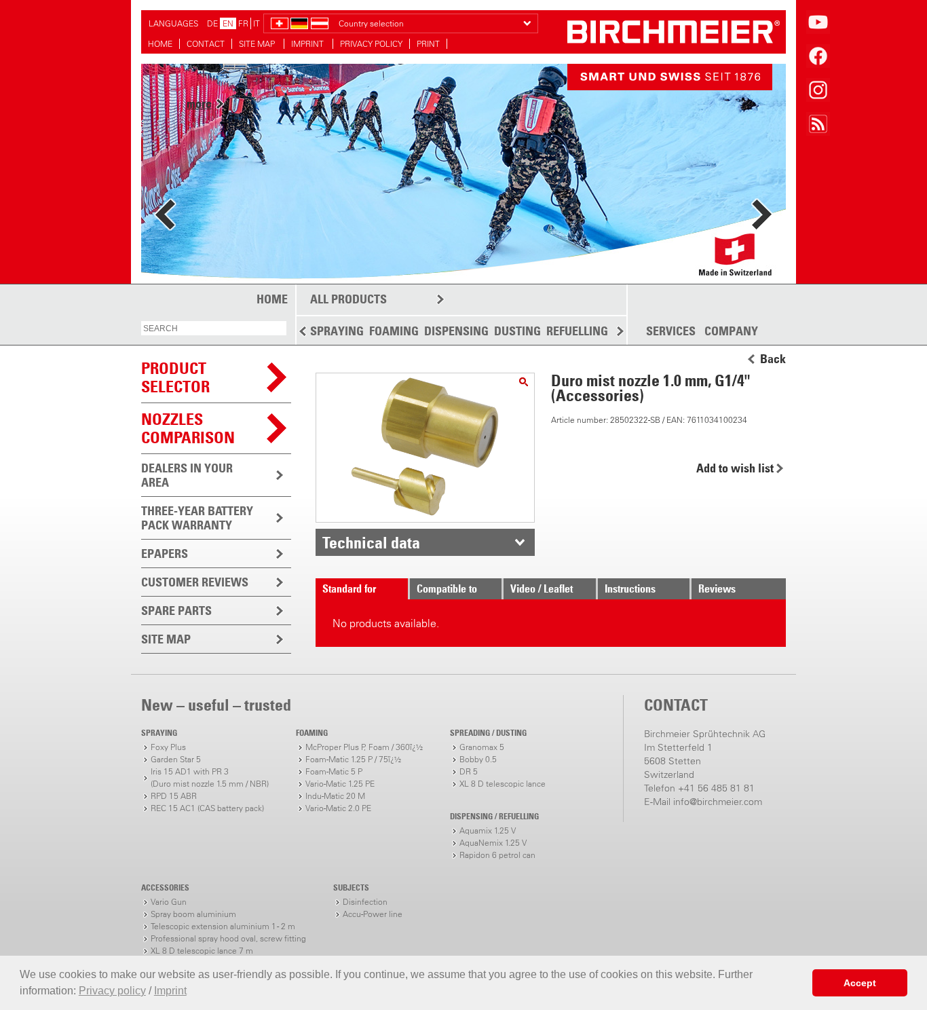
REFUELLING (577, 331)
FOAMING (394, 331)
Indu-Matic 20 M (335, 796)
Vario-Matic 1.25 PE (340, 784)
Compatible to (447, 588)
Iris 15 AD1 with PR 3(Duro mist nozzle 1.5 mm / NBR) (210, 777)
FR (243, 23)
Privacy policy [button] (112, 990)
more (199, 103)
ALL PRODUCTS (348, 299)
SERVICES (671, 331)
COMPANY (731, 331)
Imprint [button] (170, 990)
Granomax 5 (481, 747)
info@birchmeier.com (717, 802)
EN (228, 23)
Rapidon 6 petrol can (497, 855)
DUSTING (517, 331)
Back (773, 359)
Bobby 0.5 (478, 759)
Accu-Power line (372, 914)
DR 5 (468, 771)
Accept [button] (860, 982)
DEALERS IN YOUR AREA (187, 475)
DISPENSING (456, 331)
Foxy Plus (168, 747)
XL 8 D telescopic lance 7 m (202, 951)
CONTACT (206, 44)
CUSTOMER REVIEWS (194, 582)
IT (256, 23)
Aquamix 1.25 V (487, 830)
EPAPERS (164, 553)
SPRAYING (337, 331)
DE (212, 23)
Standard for (349, 588)
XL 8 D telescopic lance (502, 784)
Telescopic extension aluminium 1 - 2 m (223, 926)
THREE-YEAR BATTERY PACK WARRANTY (197, 518)
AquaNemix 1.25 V (493, 843)
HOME (160, 44)
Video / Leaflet (541, 588)
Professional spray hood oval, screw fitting (228, 938)
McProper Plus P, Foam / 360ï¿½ (364, 747)
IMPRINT (308, 44)
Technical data (371, 542)
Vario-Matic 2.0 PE (338, 808)
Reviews (717, 588)
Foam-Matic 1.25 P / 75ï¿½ (353, 759)
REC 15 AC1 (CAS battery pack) (207, 808)
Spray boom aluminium (193, 914)
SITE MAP (258, 44)
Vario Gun (169, 902)
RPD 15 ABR (174, 796)
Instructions (630, 588)
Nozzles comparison (188, 428)
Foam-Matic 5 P (333, 771)
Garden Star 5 (176, 759)
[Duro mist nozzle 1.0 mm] (523, 381)
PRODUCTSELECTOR (175, 377)
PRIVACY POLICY (371, 44)
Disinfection (365, 902)
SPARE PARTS (176, 610)
